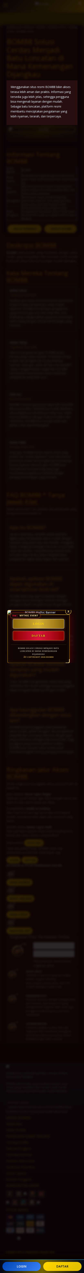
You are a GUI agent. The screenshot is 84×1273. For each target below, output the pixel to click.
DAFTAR (62, 1266)
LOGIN (22, 1266)
